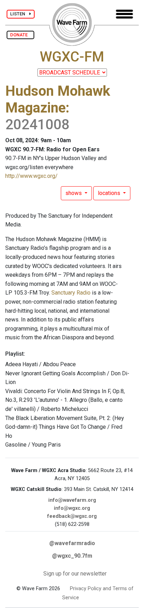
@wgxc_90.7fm (72, 555)
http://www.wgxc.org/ (31, 176)
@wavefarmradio (72, 543)
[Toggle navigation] (124, 14)
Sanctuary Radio (71, 292)
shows (74, 193)
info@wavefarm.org (72, 500)
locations (110, 193)
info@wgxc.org (72, 508)
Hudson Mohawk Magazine (57, 99)
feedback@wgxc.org (72, 516)
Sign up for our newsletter (75, 573)
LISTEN (19, 13)
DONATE (20, 34)
